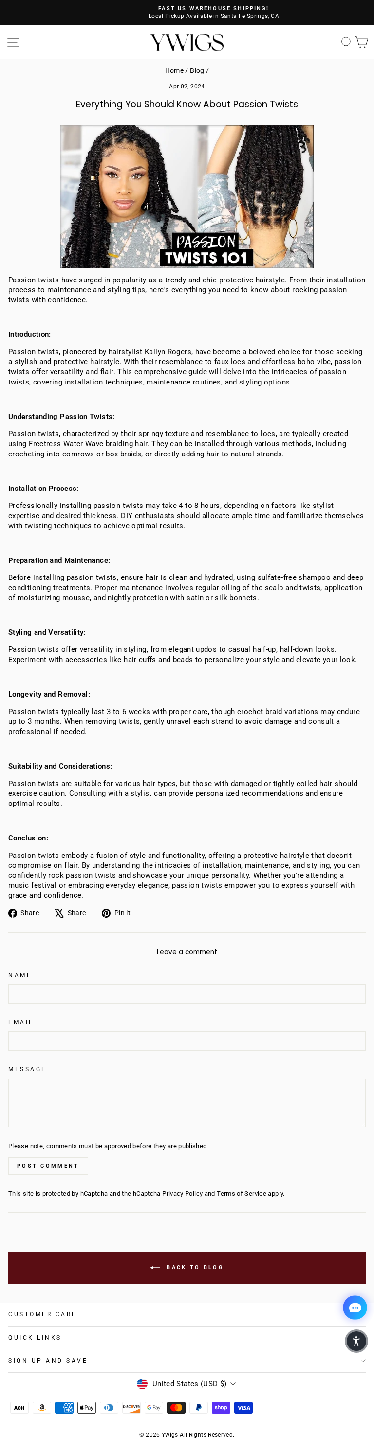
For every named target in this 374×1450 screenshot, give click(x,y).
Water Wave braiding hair (105, 443)
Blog (197, 70)
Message (27, 1069)
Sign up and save (48, 1360)
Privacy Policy (182, 1193)
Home (174, 70)
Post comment (48, 1166)
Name (20, 975)
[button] (356, 1341)
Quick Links (35, 1337)
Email (21, 1022)
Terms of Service (241, 1193)
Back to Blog (194, 1267)
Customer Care (42, 1314)
